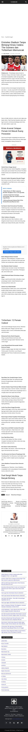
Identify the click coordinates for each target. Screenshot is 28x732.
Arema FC (3, 684)
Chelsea (3, 657)
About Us (7, 714)
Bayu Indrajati (6, 53)
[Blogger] (6, 536)
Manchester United (6, 654)
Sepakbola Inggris (9, 37)
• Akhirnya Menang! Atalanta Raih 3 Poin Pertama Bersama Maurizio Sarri (13, 201)
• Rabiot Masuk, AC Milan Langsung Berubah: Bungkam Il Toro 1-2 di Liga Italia (13, 191)
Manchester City (5, 651)
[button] (26, 2)
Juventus (3, 665)
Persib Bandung (5, 690)
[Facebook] (9, 536)
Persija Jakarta (4, 687)
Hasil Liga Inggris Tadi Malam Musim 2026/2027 (12, 602)
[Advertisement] (14, 20)
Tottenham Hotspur (16, 494)
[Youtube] (21, 536)
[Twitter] (18, 536)
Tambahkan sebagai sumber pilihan (12, 251)
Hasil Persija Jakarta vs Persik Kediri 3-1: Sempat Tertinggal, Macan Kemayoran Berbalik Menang (7, 504)
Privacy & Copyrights (9, 715)
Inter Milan (4, 679)
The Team (13, 714)
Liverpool (3, 662)
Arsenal (8, 494)
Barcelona (3, 649)
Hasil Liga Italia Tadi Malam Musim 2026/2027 (12, 593)
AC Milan (3, 676)
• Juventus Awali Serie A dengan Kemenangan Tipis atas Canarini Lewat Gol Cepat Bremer (13, 196)
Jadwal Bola (4, 640)
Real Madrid (4, 646)
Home (2, 37)
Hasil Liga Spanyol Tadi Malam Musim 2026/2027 (13, 595)
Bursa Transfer (5, 643)
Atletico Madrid (5, 668)
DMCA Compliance (19, 715)
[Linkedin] (15, 536)
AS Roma (3, 681)
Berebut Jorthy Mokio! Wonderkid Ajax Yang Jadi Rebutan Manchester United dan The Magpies (21, 504)
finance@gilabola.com (17, 718)
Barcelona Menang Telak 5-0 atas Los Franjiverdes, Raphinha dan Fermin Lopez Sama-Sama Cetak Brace (13, 588)
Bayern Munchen (5, 670)
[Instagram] (12, 536)
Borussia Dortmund (6, 673)
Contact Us (19, 714)
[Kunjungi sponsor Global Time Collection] (14, 155)
